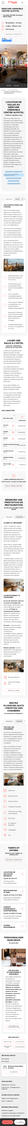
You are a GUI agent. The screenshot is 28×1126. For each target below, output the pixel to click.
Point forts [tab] (9, 199)
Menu (3, 3)
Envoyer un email (7, 1047)
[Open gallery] (13, 426)
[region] (13, 44)
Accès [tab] (17, 199)
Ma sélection (21, 1122)
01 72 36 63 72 (20, 1041)
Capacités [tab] (19, 721)
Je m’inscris (14, 1072)
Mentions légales (7, 1110)
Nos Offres (5, 1061)
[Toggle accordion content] (22, 874)
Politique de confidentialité (11, 1115)
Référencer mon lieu (8, 1085)
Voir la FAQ (7, 1041)
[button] (1, 65)
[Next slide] (24, 85)
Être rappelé (19, 1046)
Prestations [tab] (19, 517)
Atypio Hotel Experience (10, 1098)
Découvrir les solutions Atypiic (14, 1026)
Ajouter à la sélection (13, 34)
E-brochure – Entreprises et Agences (11, 1088)
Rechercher (8, 1122)
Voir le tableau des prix (13, 485)
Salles (16, 85)
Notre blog (5, 1059)
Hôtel (9, 85)
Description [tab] (9, 517)
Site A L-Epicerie (7, 1101)
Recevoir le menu (13, 690)
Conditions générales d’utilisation (13, 1113)
